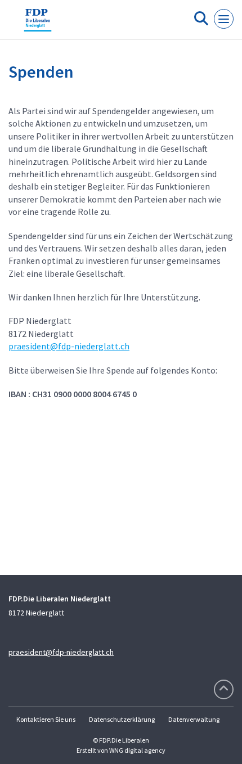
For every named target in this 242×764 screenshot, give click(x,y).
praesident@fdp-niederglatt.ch (68, 346)
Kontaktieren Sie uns (45, 719)
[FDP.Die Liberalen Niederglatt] (37, 24)
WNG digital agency (137, 750)
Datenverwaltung (193, 719)
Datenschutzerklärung (122, 719)
